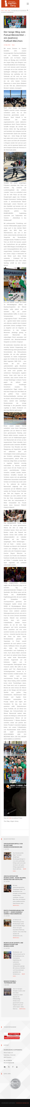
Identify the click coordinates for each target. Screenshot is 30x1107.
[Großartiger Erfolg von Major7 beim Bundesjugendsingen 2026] (7, 856)
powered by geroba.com (22, 1103)
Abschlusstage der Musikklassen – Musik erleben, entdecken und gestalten (15, 877)
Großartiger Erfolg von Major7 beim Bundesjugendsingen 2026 (13, 845)
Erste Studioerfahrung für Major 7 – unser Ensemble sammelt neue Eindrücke (14, 912)
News (13, 45)
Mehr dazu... (16, 905)
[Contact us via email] (5, 1067)
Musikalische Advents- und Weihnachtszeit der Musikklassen (13, 944)
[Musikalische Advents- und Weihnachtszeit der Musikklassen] (7, 955)
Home (2, 10)
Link (10, 818)
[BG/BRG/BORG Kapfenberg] (10, 3)
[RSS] (9, 1067)
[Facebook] (12, 1067)
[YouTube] (17, 1067)
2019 (6, 10)
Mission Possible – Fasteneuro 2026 (10, 982)
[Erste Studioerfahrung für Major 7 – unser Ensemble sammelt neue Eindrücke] (7, 922)
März (9, 10)
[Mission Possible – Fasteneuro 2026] (7, 991)
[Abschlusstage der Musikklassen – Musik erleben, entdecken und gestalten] (7, 888)
